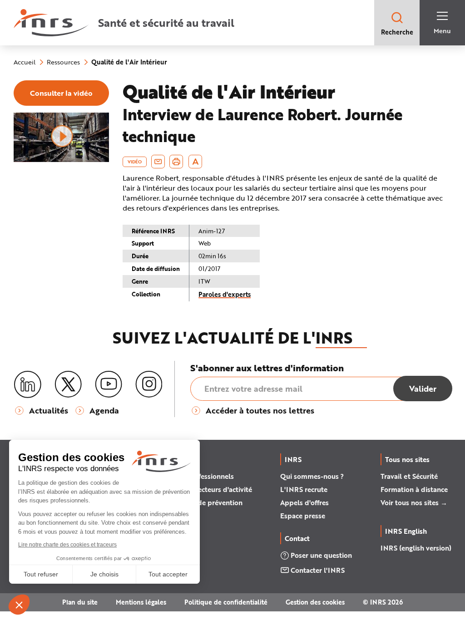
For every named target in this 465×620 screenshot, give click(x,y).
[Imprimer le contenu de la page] (176, 161)
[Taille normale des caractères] (195, 161)
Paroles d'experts (224, 294)
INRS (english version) (416, 548)
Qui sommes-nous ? (312, 476)
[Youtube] (108, 384)
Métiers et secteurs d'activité (206, 489)
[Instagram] (149, 384)
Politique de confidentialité (225, 602)
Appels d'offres (304, 502)
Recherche (397, 32)
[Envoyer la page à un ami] (158, 161)
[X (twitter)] (68, 384)
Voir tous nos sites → (414, 502)
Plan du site (80, 602)
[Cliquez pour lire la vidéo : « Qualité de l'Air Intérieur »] (61, 160)
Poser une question (321, 555)
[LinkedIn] (27, 384)
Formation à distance (414, 489)
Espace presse (302, 516)
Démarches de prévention (201, 502)
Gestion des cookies (315, 602)
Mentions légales (141, 602)
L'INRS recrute (303, 489)
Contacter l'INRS (318, 570)
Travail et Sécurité (409, 476)
